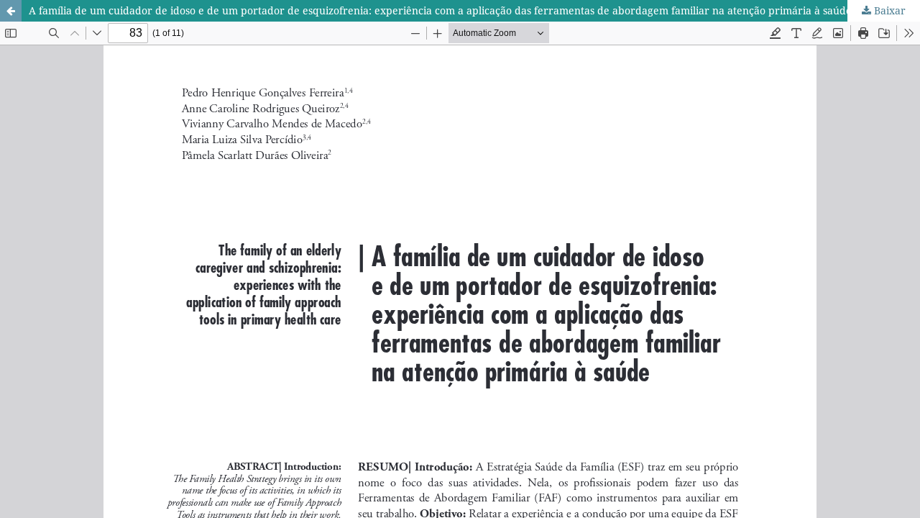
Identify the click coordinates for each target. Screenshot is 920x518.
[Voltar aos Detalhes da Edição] (11, 11)
